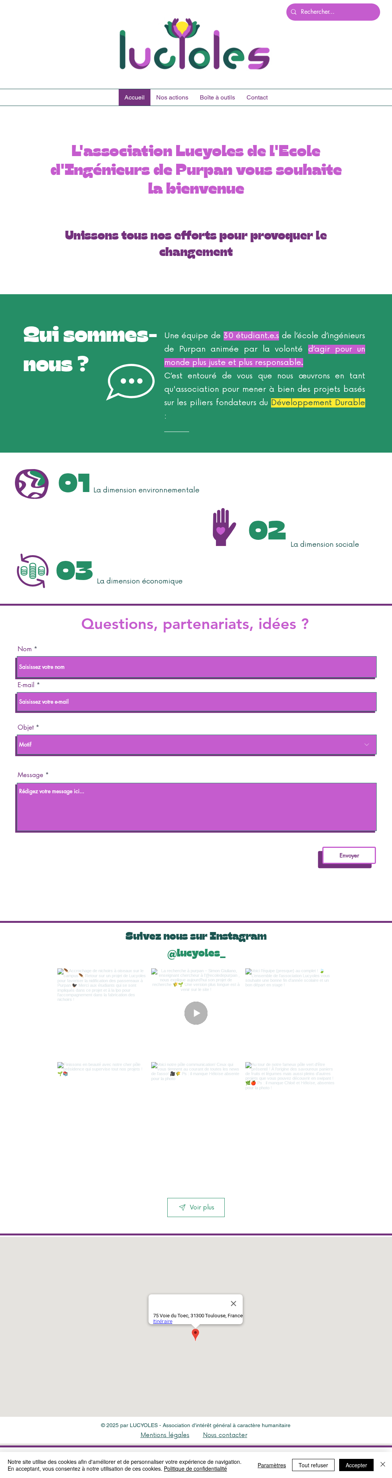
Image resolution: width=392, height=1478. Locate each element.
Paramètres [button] (272, 1465)
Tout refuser (313, 1465)
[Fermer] (382, 1465)
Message (30, 775)
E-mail (26, 685)
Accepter (356, 1465)
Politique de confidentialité (195, 1468)
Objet (26, 727)
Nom (25, 649)
